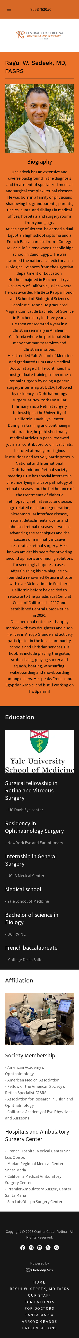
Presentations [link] (39, 1328)
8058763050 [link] (40, 9)
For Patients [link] (39, 1301)
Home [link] (39, 1282)
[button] (9, 9)
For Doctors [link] (39, 1308)
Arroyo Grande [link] (39, 1321)
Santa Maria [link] (39, 1314)
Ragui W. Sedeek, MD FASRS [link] (39, 1288)
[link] (39, 35)
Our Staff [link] (39, 1295)
